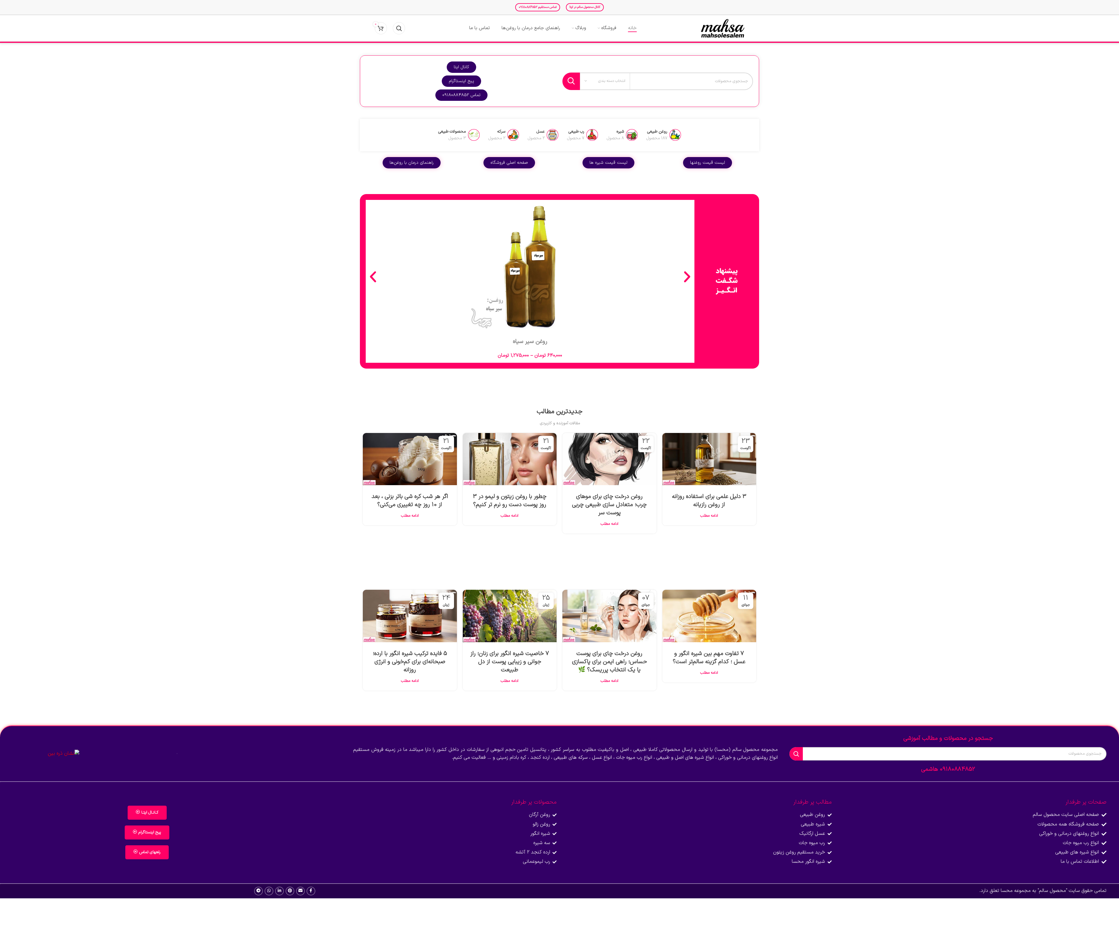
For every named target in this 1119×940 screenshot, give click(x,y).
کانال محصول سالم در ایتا (584, 7)
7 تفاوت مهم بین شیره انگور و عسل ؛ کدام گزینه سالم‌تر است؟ (709, 657)
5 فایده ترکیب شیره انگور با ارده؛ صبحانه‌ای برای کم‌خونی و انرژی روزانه (410, 661)
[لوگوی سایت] (723, 28)
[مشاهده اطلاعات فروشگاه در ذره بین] (63, 753)
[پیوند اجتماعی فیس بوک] (311, 891)
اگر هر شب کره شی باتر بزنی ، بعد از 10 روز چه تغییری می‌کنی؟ (410, 500)
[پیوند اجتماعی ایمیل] (300, 891)
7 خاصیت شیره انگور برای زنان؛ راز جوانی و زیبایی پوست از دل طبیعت (509, 661)
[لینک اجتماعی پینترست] (290, 891)
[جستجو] (399, 28)
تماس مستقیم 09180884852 (538, 7)
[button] (373, 277)
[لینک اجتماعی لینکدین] (279, 891)
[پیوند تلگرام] (258, 891)
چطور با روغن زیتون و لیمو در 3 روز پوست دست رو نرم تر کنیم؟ (509, 500)
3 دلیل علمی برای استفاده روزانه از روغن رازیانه (709, 500)
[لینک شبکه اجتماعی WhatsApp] (269, 891)
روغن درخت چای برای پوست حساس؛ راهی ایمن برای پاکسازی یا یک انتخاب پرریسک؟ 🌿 (609, 661)
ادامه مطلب (709, 516)
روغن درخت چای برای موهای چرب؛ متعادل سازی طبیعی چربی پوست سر (609, 504)
